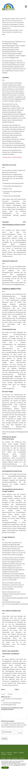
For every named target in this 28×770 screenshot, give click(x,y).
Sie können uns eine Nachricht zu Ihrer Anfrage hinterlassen (12, 708)
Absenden (4, 738)
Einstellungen (17, 765)
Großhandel (4, 754)
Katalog (10, 754)
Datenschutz (15, 758)
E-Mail (17, 689)
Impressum (22, 758)
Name (3, 689)
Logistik (15, 752)
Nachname (10, 694)
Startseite (4, 758)
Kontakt (9, 758)
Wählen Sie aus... (6, 697)
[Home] (8, 6)
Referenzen (10, 752)
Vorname (3, 694)
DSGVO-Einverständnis (8, 721)
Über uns (4, 752)
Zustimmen (5, 767)
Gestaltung (21, 752)
